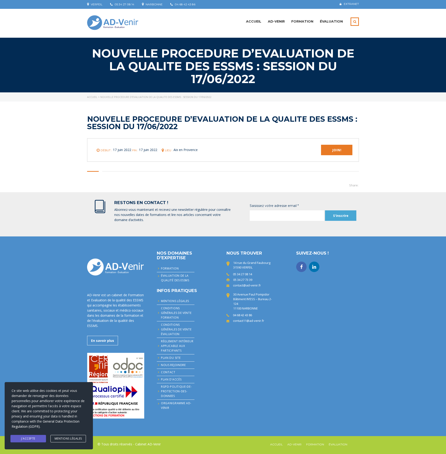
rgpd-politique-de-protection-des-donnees (176, 391)
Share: (353, 185)
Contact (168, 372)
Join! (336, 150)
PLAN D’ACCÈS (171, 379)
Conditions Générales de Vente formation (176, 312)
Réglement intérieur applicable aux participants (177, 346)
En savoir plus (102, 340)
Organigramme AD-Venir (176, 405)
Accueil (253, 21)
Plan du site (170, 358)
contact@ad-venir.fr (247, 285)
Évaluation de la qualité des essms (175, 278)
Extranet (351, 4)
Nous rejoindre (173, 365)
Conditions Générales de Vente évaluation (176, 329)
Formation (302, 21)
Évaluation (331, 21)
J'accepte (28, 439)
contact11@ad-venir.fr (248, 321)
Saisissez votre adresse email (274, 206)
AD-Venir (276, 21)
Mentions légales (175, 301)
